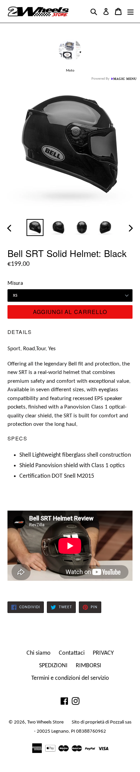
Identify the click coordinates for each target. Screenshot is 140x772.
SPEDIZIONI (53, 665)
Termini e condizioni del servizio (70, 678)
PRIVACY (103, 653)
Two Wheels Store (45, 722)
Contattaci (72, 653)
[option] (35, 227)
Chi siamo (39, 653)
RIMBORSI (88, 665)
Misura (15, 283)
